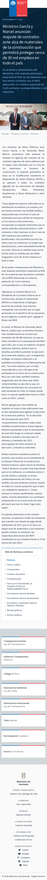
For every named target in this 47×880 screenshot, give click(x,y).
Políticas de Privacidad (23, 836)
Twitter (25, 850)
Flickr (25, 865)
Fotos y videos (13, 564)
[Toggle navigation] (34, 3)
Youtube (25, 854)
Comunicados (13, 569)
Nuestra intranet (23, 815)
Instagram (25, 857)
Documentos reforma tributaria (21, 593)
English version (38, 876)
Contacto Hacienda (23, 825)
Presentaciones (14, 579)
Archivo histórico (14, 615)
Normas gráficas (14, 610)
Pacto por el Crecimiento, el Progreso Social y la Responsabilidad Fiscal (19, 586)
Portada (5, 134)
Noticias (35, 134)
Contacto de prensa (16, 574)
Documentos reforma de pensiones (23, 598)
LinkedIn (25, 861)
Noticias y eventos (19, 134)
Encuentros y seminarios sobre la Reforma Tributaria (22, 604)
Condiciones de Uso (23, 840)
